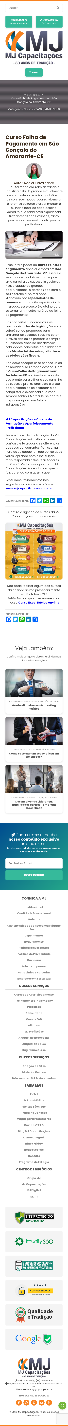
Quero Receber (34, 875)
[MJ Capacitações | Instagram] (26, 1403)
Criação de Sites (34, 1066)
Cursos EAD (34, 1019)
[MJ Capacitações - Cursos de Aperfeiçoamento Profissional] (34, 48)
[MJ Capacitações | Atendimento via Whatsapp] (62, 1406)
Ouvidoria (34, 960)
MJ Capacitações (33, 1184)
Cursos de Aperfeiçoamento (34, 995)
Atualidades (30, 701)
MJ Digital (34, 1190)
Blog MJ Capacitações (34, 1131)
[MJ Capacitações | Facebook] (19, 1403)
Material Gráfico (34, 1072)
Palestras (34, 1007)
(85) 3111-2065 (50, 21)
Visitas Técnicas (34, 1107)
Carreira (30, 797)
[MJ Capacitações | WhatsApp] (34, 1403)
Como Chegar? (34, 1137)
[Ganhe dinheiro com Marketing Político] (34, 683)
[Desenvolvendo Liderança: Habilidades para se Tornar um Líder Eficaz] (34, 779)
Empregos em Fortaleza (34, 979)
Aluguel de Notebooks (33, 1038)
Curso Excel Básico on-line (38, 602)
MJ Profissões (34, 1031)
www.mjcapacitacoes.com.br (28, 488)
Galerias (34, 919)
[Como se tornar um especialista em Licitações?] (34, 731)
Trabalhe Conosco (34, 1113)
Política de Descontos (34, 948)
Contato (34, 1156)
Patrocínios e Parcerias (34, 972)
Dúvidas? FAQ (34, 1125)
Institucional (34, 907)
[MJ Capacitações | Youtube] (42, 1403)
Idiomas (34, 1025)
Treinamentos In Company (34, 1001)
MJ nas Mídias (34, 1100)
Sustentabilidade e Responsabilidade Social (34, 927)
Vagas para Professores (34, 1119)
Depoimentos (33, 935)
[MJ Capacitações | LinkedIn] (49, 1403)
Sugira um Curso (34, 1050)
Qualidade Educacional (34, 913)
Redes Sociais (34, 1150)
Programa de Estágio (34, 1162)
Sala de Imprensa (34, 966)
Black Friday (34, 1144)
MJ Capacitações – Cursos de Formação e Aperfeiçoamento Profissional (29, 423)
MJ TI (34, 1196)
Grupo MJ (34, 1178)
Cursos (28, 109)
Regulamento (34, 942)
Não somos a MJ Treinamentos (34, 1078)
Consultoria (33, 1013)
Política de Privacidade (34, 954)
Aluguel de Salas (34, 1044)
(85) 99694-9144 (19, 21)
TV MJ (34, 1094)
